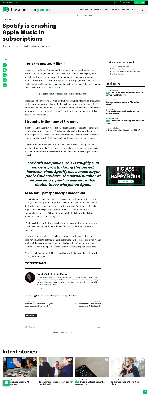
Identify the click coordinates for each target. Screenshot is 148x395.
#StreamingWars (118, 74)
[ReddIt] (5, 80)
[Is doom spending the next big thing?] (128, 367)
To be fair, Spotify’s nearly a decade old (126, 71)
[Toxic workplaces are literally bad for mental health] (56, 367)
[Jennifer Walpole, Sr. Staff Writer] (30, 280)
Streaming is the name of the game (124, 69)
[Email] (5, 85)
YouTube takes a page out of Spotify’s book (68, 93)
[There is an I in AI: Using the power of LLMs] (92, 367)
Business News (110, 109)
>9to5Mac (59, 80)
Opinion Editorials (112, 118)
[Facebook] (5, 65)
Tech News (7, 19)
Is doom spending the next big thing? (123, 130)
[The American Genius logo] (27, 10)
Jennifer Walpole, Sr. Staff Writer (37, 46)
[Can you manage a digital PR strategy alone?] (20, 367)
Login (99, 327)
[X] (5, 70)
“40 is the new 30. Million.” (121, 66)
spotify (64, 296)
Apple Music (38, 296)
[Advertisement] (125, 148)
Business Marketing (112, 90)
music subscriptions (52, 296)
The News (73, 296)
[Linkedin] (5, 75)
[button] (142, 10)
